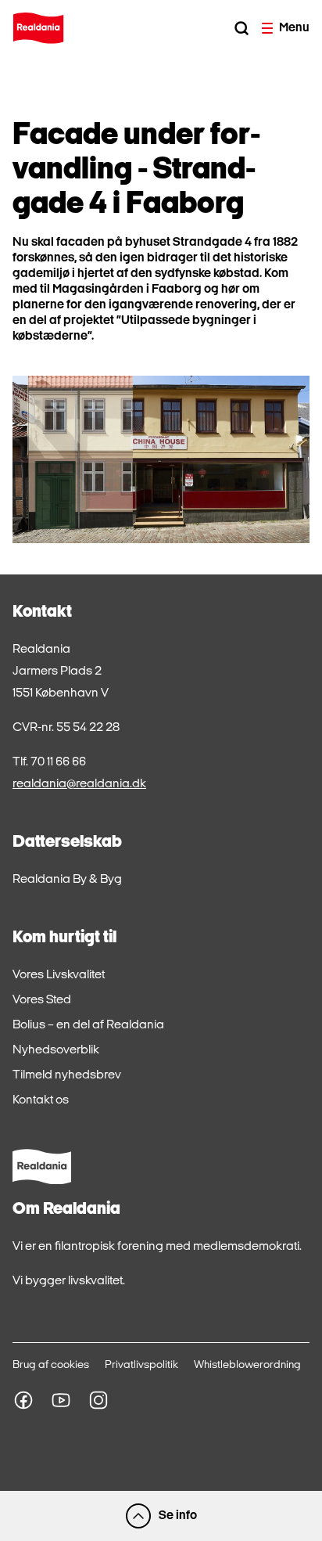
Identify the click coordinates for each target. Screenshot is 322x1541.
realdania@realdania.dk (79, 784)
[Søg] (241, 28)
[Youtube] (61, 1400)
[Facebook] (23, 1400)
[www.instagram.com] (98, 1400)
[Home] (38, 28)
